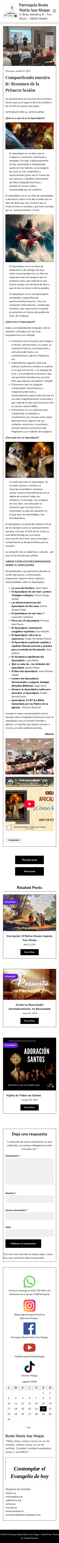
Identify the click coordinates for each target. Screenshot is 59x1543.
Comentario (12, 1156)
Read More (29, 952)
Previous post (29, 860)
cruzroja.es (11, 1507)
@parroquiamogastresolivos (29, 1314)
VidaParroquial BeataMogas (29, 1356)
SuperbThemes (31, 1538)
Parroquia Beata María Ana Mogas (34, 7)
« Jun (28, 1427)
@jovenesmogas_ (29, 1318)
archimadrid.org (13, 1496)
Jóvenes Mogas (29, 1375)
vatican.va (10, 1493)
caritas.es (10, 1504)
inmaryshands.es (14, 1511)
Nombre (10, 1193)
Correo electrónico (16, 1210)
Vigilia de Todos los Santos (23, 1095)
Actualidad (13, 840)
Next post (29, 871)
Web (8, 1227)
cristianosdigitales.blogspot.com (23, 1514)
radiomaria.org (13, 1500)
